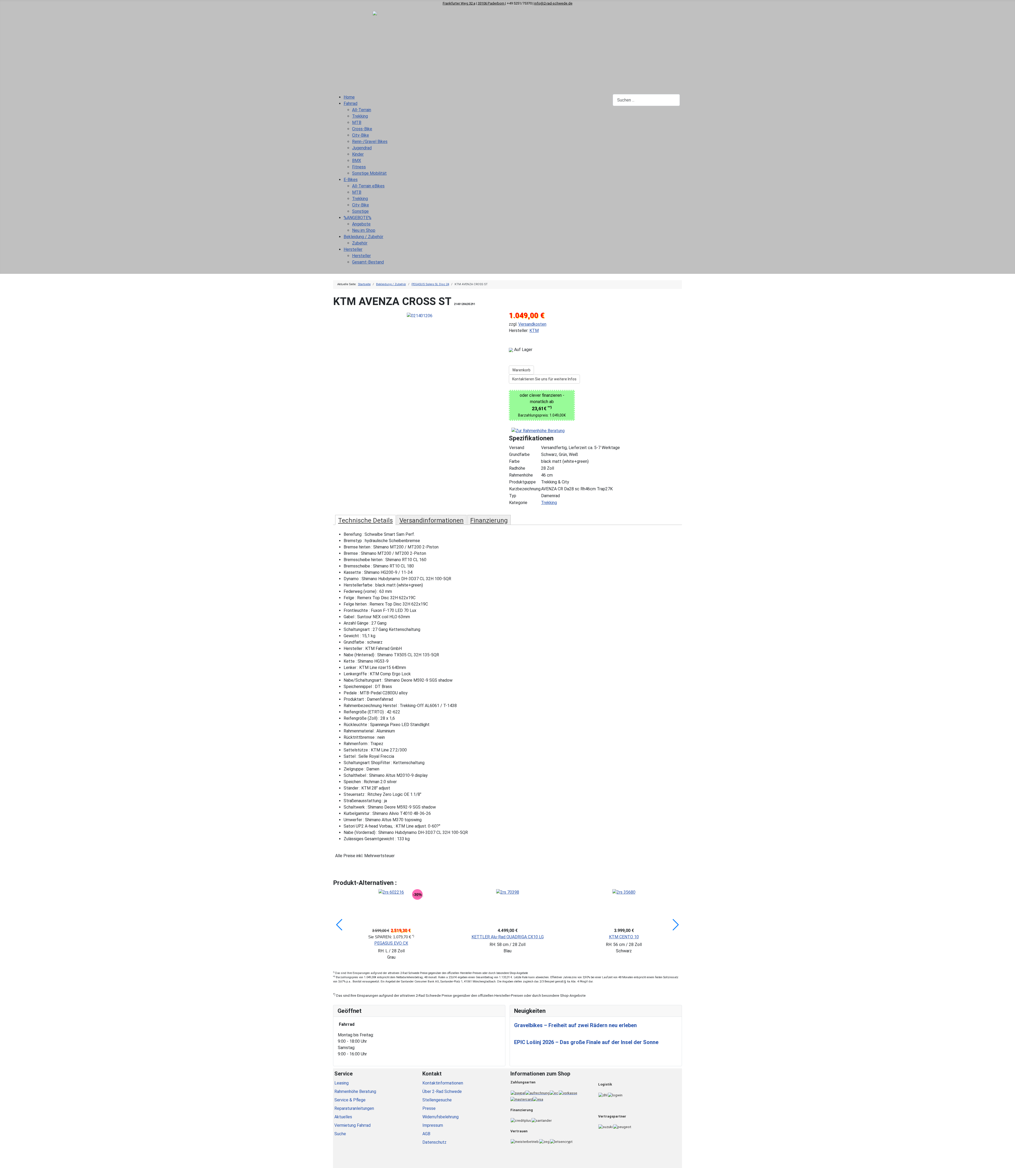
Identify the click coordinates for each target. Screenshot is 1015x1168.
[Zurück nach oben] (1008, 1161)
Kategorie (518, 502)
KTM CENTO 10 (624, 936)
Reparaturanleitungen (354, 1108)
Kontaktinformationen (442, 1083)
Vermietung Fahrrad (352, 1125)
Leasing (341, 1083)
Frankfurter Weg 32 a (459, 3)
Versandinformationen (431, 520)
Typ (512, 495)
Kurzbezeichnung (525, 488)
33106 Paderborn (491, 3)
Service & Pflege (350, 1099)
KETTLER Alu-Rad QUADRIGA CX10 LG (508, 936)
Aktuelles (343, 1116)
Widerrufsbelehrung (440, 1116)
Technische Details (365, 520)
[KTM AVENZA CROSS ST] (419, 315)
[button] (339, 925)
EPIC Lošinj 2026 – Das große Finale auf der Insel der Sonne (586, 1042)
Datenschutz (434, 1142)
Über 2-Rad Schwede (442, 1091)
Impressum (432, 1125)
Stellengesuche (437, 1099)
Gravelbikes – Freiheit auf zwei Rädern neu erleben (575, 1025)
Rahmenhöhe (521, 475)
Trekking (549, 502)
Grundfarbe (519, 454)
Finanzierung (489, 520)
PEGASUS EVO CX (391, 943)
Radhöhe (517, 468)
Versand (516, 447)
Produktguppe (522, 481)
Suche (340, 1133)
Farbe (514, 461)
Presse (429, 1108)
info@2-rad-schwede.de (553, 3)
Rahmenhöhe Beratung (355, 1091)
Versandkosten (532, 324)
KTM (534, 330)
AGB (426, 1133)
